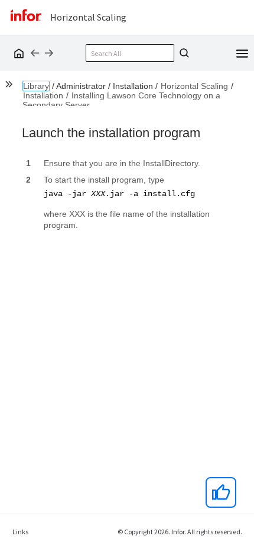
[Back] (35, 53)
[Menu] (242, 52)
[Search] (182, 53)
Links (20, 531)
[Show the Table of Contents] (10, 86)
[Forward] (49, 53)
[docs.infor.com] (17, 53)
